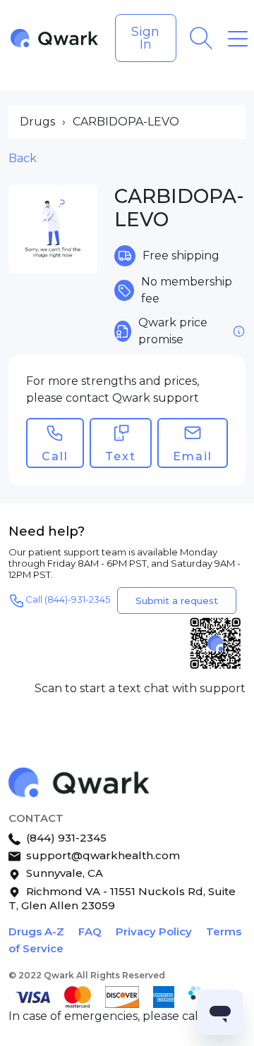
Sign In (145, 38)
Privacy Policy (154, 931)
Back (22, 158)
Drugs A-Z (36, 931)
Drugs (37, 121)
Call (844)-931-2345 (67, 599)
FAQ (90, 931)
